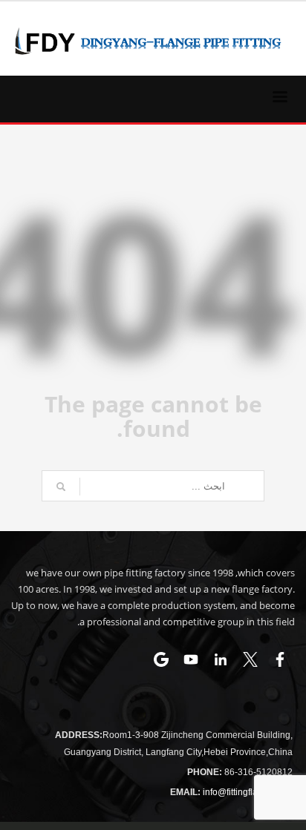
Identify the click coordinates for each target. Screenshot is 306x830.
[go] (61, 486)
